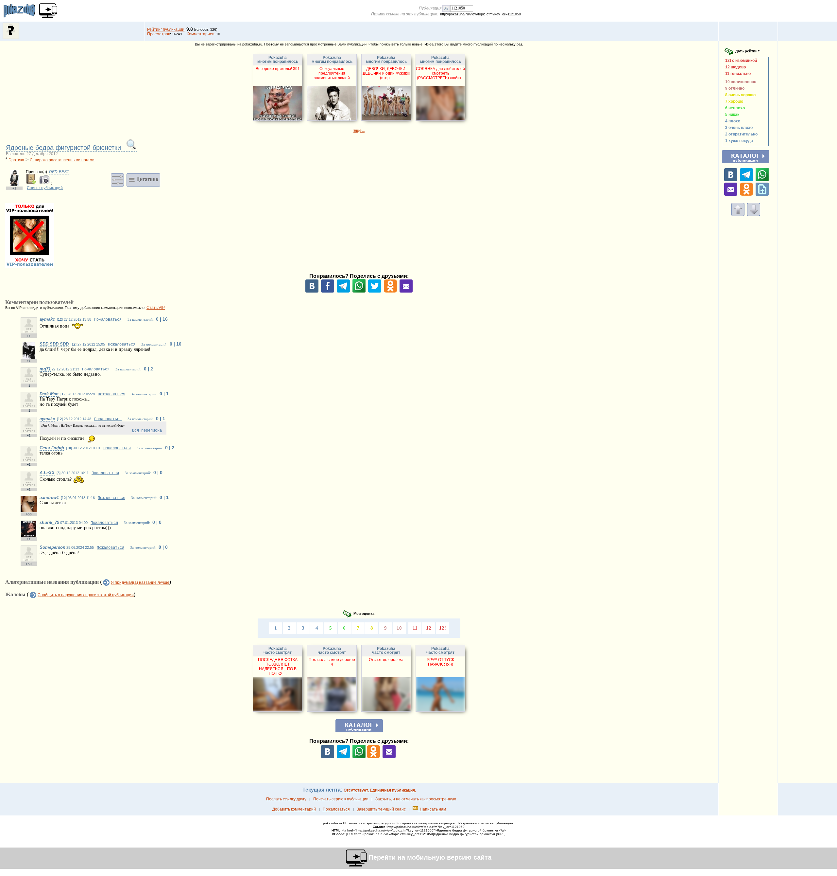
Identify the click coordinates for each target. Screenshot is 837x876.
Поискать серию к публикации (340, 799)
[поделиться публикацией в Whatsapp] (359, 291)
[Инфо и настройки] (117, 179)
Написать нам (432, 809)
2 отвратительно (740, 134)
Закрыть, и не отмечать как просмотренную (415, 799)
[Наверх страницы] (737, 214)
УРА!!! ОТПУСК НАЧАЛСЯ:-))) (440, 662)
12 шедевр (734, 67)
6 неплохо (734, 108)
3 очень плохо (738, 127)
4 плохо (731, 121)
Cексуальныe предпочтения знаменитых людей (332, 73)
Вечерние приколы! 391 (278, 68)
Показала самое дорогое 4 (332, 662)
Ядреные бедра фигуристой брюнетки (64, 147)
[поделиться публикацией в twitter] (374, 291)
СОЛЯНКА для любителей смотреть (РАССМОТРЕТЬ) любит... (440, 73)
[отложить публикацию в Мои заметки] (762, 194)
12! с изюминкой (740, 60)
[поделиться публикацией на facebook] (327, 291)
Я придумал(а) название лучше (140, 582)
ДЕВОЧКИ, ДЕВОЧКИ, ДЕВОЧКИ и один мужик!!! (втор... (386, 73)
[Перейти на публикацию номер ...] (446, 8)
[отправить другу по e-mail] (406, 291)
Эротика (16, 160)
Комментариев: (201, 34)
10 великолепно (739, 82)
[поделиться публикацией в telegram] (343, 291)
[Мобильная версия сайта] (48, 11)
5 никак (731, 114)
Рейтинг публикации (165, 29)
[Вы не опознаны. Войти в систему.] (11, 37)
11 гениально (737, 73)
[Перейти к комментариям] (753, 214)
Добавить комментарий (294, 809)
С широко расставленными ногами (62, 160)
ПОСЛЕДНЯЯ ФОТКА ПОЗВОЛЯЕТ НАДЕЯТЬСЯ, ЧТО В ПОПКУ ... (278, 666)
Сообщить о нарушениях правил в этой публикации (86, 595)
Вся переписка (147, 430)
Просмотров (158, 34)
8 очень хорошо (739, 95)
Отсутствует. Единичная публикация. (380, 790)
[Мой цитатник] (143, 179)
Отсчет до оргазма (386, 659)
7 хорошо (733, 101)
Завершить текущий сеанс (381, 809)
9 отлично (733, 88)
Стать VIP (155, 307)
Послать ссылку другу (286, 799)
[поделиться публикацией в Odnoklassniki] (390, 291)
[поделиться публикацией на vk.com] (311, 291)
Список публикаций (45, 188)
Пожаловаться (108, 319)
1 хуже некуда (738, 140)
